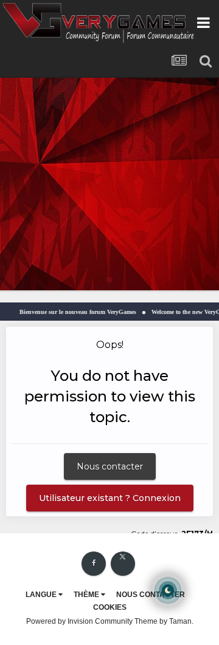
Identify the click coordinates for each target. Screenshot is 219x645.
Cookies (110, 607)
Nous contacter (110, 466)
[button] (177, 184)
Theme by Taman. (163, 621)
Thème (87, 594)
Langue (42, 594)
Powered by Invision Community (79, 621)
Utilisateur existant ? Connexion (110, 498)
